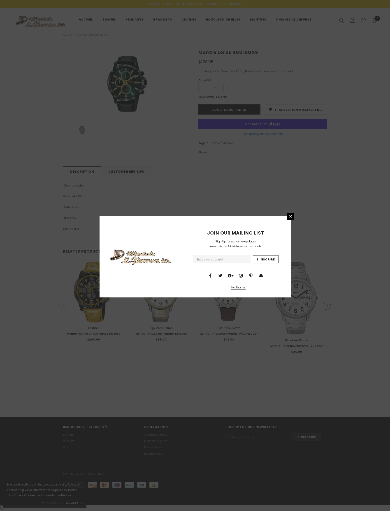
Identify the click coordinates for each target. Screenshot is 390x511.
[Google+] (230, 275)
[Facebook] (210, 275)
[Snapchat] (261, 275)
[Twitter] (220, 275)
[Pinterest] (251, 275)
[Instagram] (240, 275)
